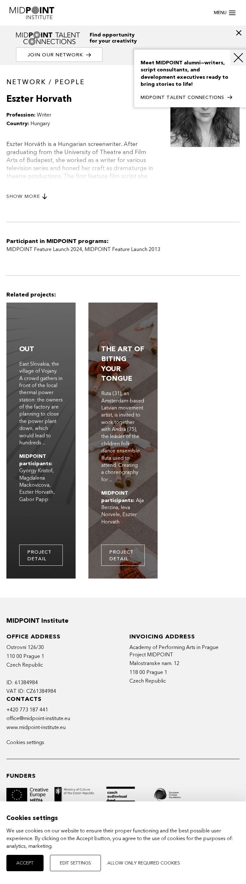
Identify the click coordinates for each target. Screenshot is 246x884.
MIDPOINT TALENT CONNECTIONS (182, 97)
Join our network (55, 55)
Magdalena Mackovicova (34, 481)
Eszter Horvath (36, 492)
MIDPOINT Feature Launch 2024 (44, 249)
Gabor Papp (33, 499)
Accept (25, 863)
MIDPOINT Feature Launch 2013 (122, 249)
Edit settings (75, 863)
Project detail (39, 555)
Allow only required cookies (143, 863)
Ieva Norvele (115, 511)
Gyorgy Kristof (36, 470)
